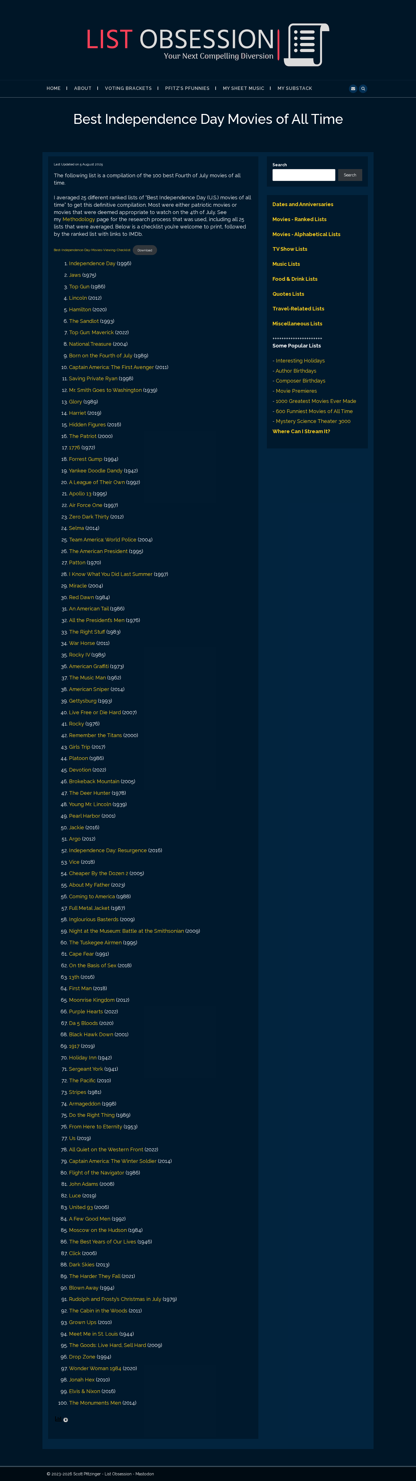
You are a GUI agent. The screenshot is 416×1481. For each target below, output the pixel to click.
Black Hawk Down (91, 1034)
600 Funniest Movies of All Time (314, 411)
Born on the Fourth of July (100, 356)
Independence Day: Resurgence (108, 850)
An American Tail (89, 609)
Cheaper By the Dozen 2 (98, 873)
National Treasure (90, 344)
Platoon (78, 758)
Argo (75, 839)
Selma (76, 528)
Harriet (77, 413)
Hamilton (80, 309)
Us (72, 1138)
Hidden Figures (87, 425)
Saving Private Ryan (93, 378)
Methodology (79, 219)
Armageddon (84, 1104)
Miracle (78, 586)
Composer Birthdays (300, 381)
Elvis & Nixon (84, 1391)
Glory (75, 402)
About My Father (89, 885)
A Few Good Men (89, 1219)
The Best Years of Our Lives (102, 1242)
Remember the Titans (95, 735)
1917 (74, 1046)
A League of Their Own (97, 482)
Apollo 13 (80, 493)
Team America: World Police (102, 540)
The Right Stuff (87, 632)
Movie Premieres (296, 391)
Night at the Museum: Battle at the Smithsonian (126, 931)
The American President (98, 551)
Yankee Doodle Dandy (96, 471)
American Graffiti (89, 666)
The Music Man (87, 678)
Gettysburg (83, 701)
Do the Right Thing (92, 1115)
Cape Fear (81, 954)
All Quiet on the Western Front (106, 1149)
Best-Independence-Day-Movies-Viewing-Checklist (92, 250)
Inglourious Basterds (94, 919)
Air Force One (85, 505)
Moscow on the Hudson (98, 1230)
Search (280, 165)
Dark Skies (82, 1265)
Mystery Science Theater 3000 (313, 421)
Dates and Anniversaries (303, 204)
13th (74, 977)
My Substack (295, 88)
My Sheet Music (243, 88)
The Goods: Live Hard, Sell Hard (107, 1345)
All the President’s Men (97, 620)
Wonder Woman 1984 (95, 1368)
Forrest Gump (85, 459)
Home (54, 88)
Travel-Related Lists (298, 309)
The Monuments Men (95, 1403)
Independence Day (92, 263)
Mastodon (145, 1474)
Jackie (76, 827)
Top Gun (79, 287)
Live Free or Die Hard (95, 712)
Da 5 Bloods (83, 1023)
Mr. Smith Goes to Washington (105, 390)
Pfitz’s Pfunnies (187, 88)
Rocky (76, 724)
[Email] (353, 88)
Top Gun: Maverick (91, 332)
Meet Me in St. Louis (93, 1334)
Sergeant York (86, 1069)
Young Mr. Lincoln (90, 804)
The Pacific (82, 1080)
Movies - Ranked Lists (300, 219)
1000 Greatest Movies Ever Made (316, 401)
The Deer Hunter (89, 793)
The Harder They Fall (94, 1276)
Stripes (77, 1092)
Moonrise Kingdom (92, 1000)
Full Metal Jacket (89, 908)
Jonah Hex (82, 1380)
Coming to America (92, 896)
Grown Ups (83, 1322)
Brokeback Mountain (94, 781)
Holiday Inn (83, 1058)
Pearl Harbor (84, 816)
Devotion (80, 770)
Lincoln (78, 298)
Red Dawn (81, 597)
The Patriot (83, 436)
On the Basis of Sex (92, 965)
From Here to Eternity (95, 1127)
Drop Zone (82, 1357)
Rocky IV (79, 655)
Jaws (75, 275)
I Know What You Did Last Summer (111, 574)
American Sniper (89, 689)
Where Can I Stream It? (301, 431)
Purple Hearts (86, 1011)
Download (145, 250)
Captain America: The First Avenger (111, 367)
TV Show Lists (290, 249)
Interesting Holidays (300, 361)
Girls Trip (79, 747)
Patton (77, 562)
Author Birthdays (296, 371)
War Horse (82, 643)
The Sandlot (84, 321)
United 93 (81, 1207)
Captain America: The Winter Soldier (112, 1161)
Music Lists (286, 264)
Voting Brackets (128, 88)
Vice (74, 862)
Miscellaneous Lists (297, 324)
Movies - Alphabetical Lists (306, 234)
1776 (74, 447)
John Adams (83, 1184)
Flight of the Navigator (96, 1173)
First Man (80, 988)
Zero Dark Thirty (89, 517)
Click (75, 1253)
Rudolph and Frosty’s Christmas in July (115, 1299)
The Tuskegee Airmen (95, 942)
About (83, 88)
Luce (75, 1196)
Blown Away (83, 1288)
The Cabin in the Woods (98, 1311)
